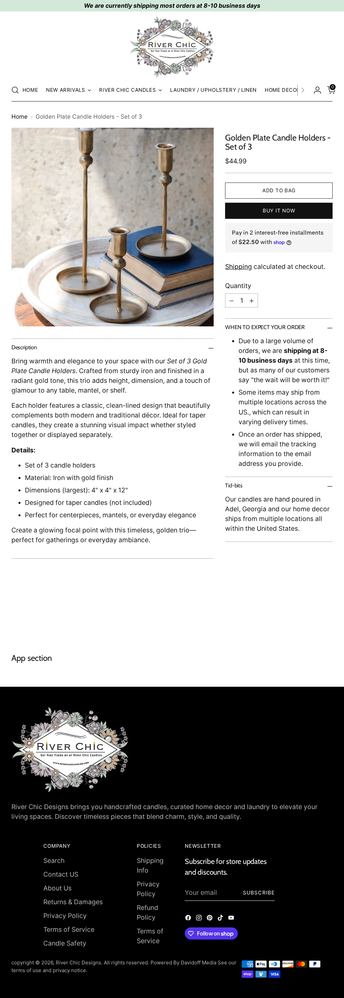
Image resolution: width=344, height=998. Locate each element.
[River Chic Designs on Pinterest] (210, 919)
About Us (57, 888)
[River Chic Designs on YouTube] (232, 919)
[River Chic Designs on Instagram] (200, 919)
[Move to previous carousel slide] (311, 617)
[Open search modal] (15, 90)
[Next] (303, 90)
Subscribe (259, 892)
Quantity (238, 286)
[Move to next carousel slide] (327, 617)
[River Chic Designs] (172, 47)
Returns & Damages (73, 902)
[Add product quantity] (252, 300)
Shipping (238, 267)
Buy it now (279, 210)
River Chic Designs (78, 962)
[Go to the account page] (314, 90)
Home (19, 116)
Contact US (60, 874)
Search (53, 860)
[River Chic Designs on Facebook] (189, 919)
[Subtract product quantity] (231, 300)
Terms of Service (68, 929)
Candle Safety (64, 943)
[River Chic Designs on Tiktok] (221, 919)
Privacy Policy (65, 916)
